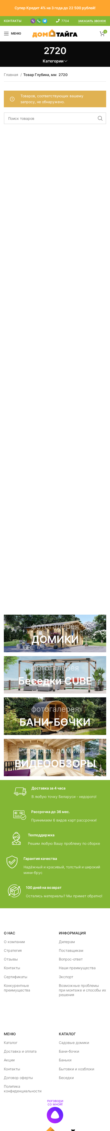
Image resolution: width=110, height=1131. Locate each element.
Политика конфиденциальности (22, 1088)
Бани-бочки (69, 1051)
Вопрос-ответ (71, 959)
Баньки (65, 1060)
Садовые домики (74, 1042)
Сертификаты (15, 977)
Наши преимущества (77, 968)
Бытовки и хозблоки (76, 1069)
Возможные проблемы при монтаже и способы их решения (82, 990)
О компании (14, 942)
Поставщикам (71, 950)
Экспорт (66, 977)
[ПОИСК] (100, 118)
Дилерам (67, 942)
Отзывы (11, 959)
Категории (53, 61)
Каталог (10, 1042)
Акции (9, 1060)
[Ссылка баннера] (55, 633)
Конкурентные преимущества (17, 987)
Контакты (12, 968)
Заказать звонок (92, 21)
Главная (11, 74)
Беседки (66, 1077)
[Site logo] (55, 33)
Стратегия (13, 950)
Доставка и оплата (20, 1051)
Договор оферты (18, 1077)
